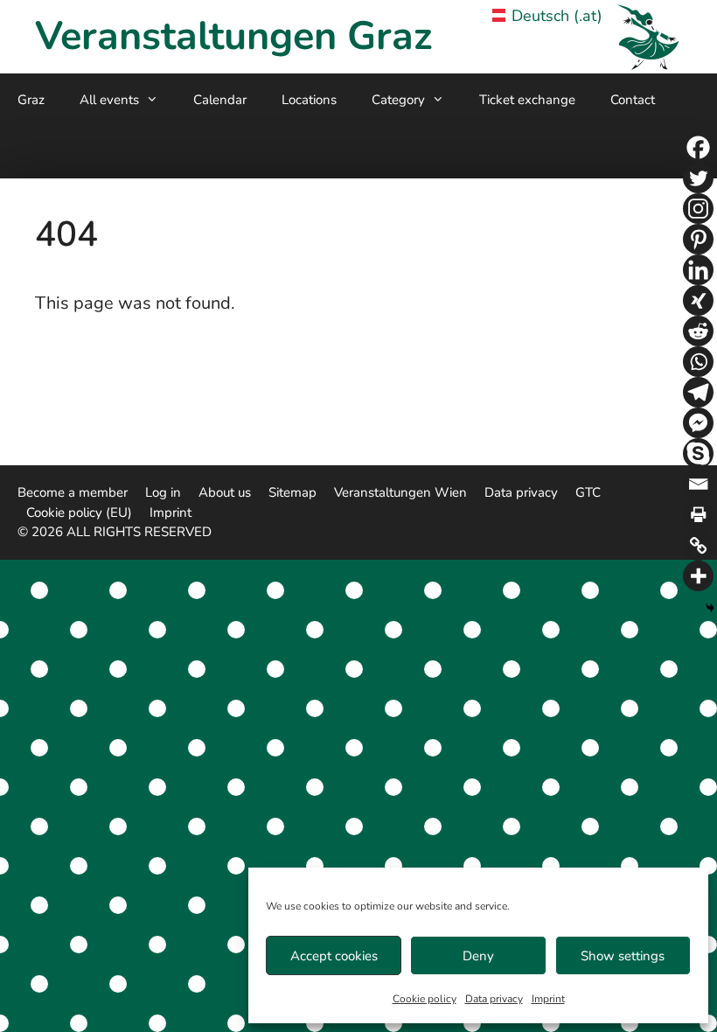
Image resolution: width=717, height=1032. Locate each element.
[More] (698, 576)
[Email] (698, 484)
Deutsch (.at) (557, 15)
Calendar (220, 99)
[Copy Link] (698, 545)
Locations (309, 99)
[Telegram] (698, 392)
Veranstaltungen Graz (233, 36)
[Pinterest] (698, 239)
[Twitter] (698, 178)
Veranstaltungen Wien (400, 492)
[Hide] (710, 608)
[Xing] (698, 300)
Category (398, 99)
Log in (163, 492)
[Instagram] (698, 208)
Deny (478, 956)
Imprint (548, 999)
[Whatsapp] (698, 361)
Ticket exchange (527, 99)
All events (109, 99)
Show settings (623, 956)
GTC (588, 492)
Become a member (72, 492)
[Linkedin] (698, 270)
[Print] (698, 514)
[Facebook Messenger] (698, 423)
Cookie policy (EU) (79, 512)
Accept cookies (334, 956)
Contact (632, 99)
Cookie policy (424, 999)
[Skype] (698, 453)
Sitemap (292, 492)
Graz (31, 99)
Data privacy (494, 999)
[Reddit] (698, 331)
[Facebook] (698, 147)
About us (224, 492)
